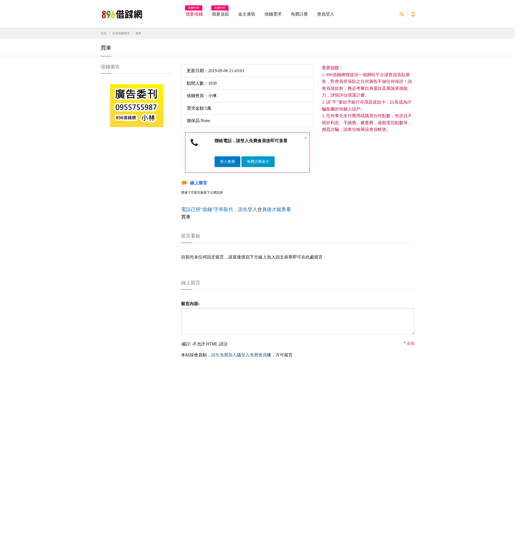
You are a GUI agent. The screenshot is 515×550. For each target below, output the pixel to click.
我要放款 (220, 12)
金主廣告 (246, 14)
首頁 (103, 33)
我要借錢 (194, 12)
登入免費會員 (254, 355)
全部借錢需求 (121, 33)
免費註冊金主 (258, 162)
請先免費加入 (224, 355)
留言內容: (190, 303)
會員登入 (325, 14)
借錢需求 (273, 14)
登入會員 (227, 162)
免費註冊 (299, 14)
